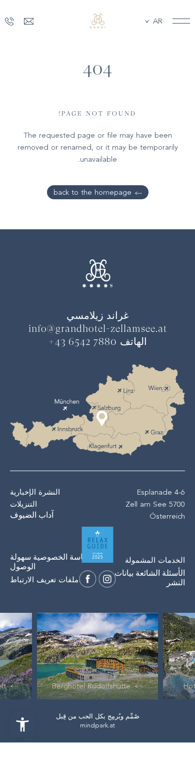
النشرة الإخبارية (35, 492)
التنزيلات (23, 504)
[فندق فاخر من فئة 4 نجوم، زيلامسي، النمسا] (98, 21)
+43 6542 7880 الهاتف (97, 342)
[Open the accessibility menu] (22, 724)
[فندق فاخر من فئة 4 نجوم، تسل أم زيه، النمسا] (107, 579)
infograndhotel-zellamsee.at (97, 329)
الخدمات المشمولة (155, 560)
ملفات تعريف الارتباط (44, 579)
